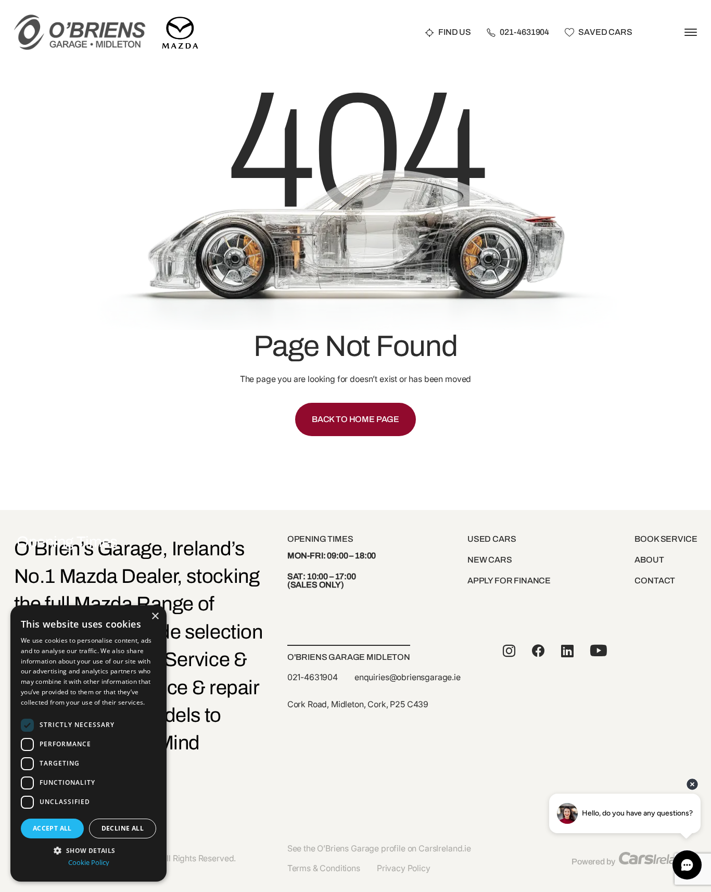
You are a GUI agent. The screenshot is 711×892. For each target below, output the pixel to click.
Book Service (665, 538)
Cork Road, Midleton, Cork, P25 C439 (357, 704)
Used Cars (491, 538)
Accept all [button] (52, 828)
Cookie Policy (88, 862)
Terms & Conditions (323, 868)
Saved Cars (605, 32)
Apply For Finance (509, 580)
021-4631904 (524, 32)
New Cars (489, 559)
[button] (88, 849)
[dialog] (88, 743)
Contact (654, 580)
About (649, 559)
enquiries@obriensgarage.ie (407, 677)
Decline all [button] (122, 828)
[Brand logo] (180, 19)
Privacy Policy (403, 868)
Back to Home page (355, 419)
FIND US (454, 32)
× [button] (155, 616)
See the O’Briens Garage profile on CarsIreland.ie (379, 848)
